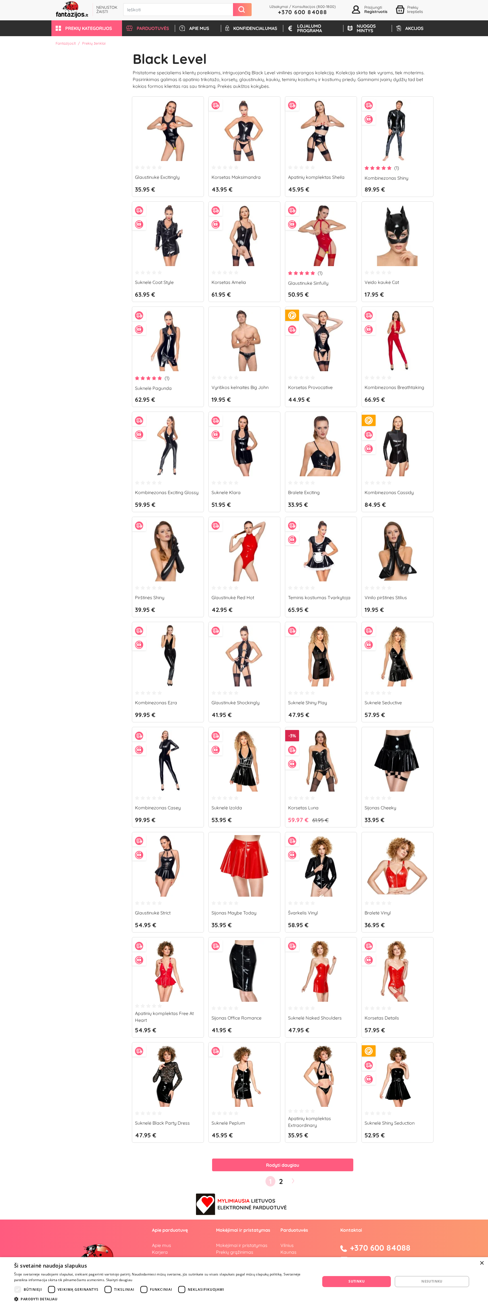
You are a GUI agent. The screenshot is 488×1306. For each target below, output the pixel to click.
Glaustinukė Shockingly (236, 702)
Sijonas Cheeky (380, 807)
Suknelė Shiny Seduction (390, 1123)
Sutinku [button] (356, 1281)
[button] (86, 28)
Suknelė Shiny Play (307, 702)
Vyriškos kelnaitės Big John (240, 387)
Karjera (160, 1252)
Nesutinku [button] (432, 1281)
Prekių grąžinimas (234, 1252)
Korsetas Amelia (229, 282)
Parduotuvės (294, 1230)
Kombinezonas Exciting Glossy (167, 492)
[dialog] (244, 1281)
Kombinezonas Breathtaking (394, 387)
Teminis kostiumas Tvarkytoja (319, 597)
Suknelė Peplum (228, 1123)
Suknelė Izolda (227, 807)
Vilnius (287, 1245)
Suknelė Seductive (383, 702)
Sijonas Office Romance (237, 1018)
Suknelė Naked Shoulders (315, 1018)
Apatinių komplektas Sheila (316, 177)
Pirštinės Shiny (149, 597)
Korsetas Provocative (310, 387)
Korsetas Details (382, 1018)
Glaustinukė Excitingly (157, 177)
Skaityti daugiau (119, 1279)
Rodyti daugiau (282, 1165)
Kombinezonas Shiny (386, 178)
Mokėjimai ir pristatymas (241, 1245)
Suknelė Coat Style (154, 282)
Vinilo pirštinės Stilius (386, 597)
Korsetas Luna (303, 807)
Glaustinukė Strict (153, 913)
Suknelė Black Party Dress (162, 1123)
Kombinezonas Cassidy (389, 492)
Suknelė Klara (226, 492)
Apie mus (161, 1245)
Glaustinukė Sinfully (308, 283)
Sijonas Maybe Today (234, 913)
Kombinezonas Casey (158, 807)
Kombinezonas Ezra (156, 702)
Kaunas (288, 1252)
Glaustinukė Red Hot (233, 597)
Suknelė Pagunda (153, 388)
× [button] (482, 1263)
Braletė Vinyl (378, 913)
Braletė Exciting (304, 492)
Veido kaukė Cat (382, 282)
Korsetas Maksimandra (236, 177)
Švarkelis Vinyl (303, 913)
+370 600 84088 (302, 12)
